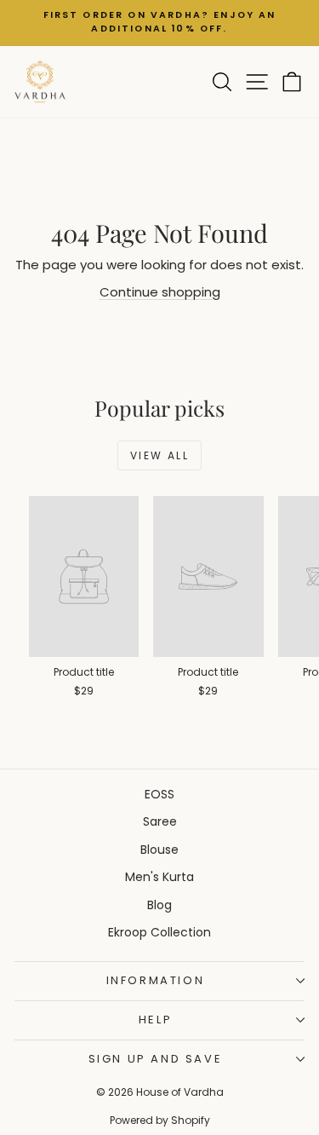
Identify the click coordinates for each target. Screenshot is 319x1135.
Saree (160, 821)
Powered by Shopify (160, 1120)
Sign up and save (155, 1059)
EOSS (159, 794)
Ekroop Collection (159, 932)
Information (155, 980)
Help (155, 1019)
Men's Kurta (159, 876)
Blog (159, 904)
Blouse (159, 849)
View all (159, 455)
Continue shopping (160, 292)
